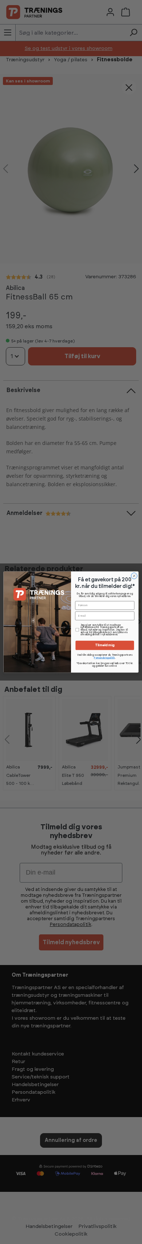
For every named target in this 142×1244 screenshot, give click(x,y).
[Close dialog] (134, 576)
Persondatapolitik (104, 657)
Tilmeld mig (105, 645)
